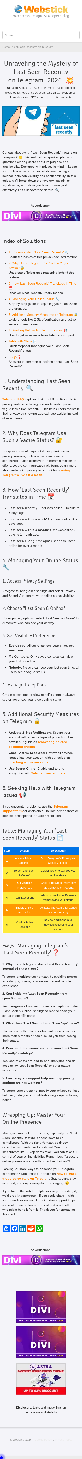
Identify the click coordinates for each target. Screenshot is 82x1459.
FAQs (13, 357)
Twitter (41, 24)
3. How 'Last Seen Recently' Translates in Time (42, 283)
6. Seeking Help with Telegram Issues (36, 330)
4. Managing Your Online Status (31, 299)
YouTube (34, 24)
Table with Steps (20, 341)
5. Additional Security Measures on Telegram (41, 314)
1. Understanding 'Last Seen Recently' (36, 252)
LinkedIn (49, 24)
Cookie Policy (43, 1439)
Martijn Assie (56, 87)
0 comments (63, 97)
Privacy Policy (63, 1439)
